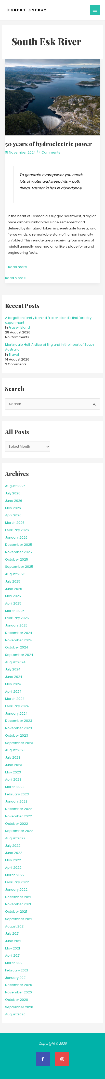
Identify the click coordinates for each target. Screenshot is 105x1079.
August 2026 (15, 486)
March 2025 (14, 611)
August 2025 (15, 574)
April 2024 (13, 691)
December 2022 (18, 809)
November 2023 (18, 728)
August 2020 (15, 1014)
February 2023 (17, 794)
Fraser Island (19, 327)
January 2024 (16, 713)
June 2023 (13, 765)
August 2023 (15, 750)
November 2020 (18, 992)
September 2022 (19, 831)
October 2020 (16, 999)
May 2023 (13, 772)
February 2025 (17, 618)
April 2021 (12, 955)
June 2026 (13, 500)
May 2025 (13, 596)
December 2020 (18, 985)
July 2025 (12, 581)
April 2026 (13, 515)
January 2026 (16, 537)
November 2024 (18, 640)
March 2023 (14, 787)
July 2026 (12, 493)
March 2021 (14, 963)
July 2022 (12, 845)
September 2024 (19, 655)
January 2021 (16, 978)
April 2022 (13, 867)
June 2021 (13, 941)
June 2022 (13, 853)
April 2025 (13, 603)
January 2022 (16, 889)
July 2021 (12, 933)
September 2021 (18, 919)
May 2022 (13, 860)
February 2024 (17, 706)
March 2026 (14, 522)
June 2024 (13, 677)
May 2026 (13, 508)
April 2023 (13, 779)
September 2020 (19, 1007)
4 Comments (49, 152)
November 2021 (18, 904)
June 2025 (13, 589)
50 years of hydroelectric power (48, 143)
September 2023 (19, 743)
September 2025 (19, 566)
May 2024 (13, 684)
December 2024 (18, 633)
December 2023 (18, 720)
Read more (17, 267)
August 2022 (15, 838)
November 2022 (18, 816)
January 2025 (16, 625)
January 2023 (16, 801)
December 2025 (18, 544)
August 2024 (15, 662)
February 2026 (17, 530)
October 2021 (16, 911)
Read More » (15, 277)
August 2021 (14, 926)
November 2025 (18, 552)
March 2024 (14, 699)
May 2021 (12, 948)
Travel (14, 354)
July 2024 (12, 669)
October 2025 (16, 559)
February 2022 (17, 882)
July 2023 (12, 757)
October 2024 (16, 647)
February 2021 (16, 970)
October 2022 (16, 823)
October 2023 (16, 735)
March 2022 (14, 875)
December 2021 (18, 897)
